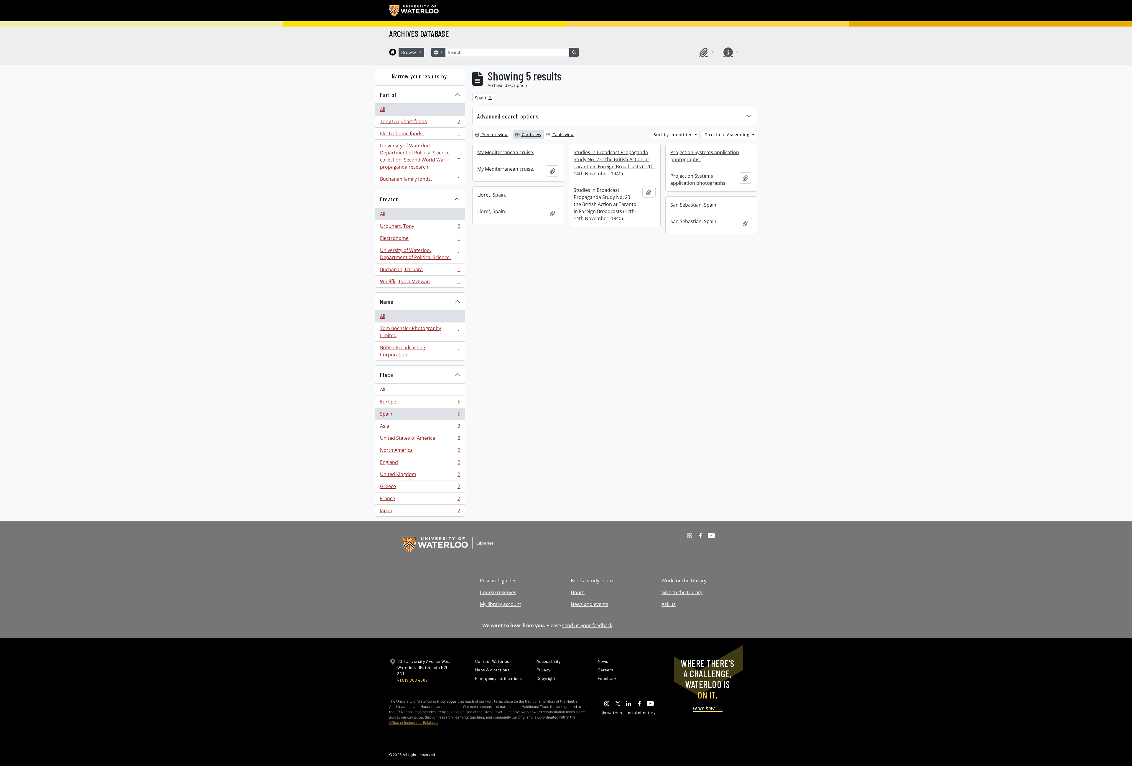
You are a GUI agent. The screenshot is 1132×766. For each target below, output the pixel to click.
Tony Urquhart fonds (420, 123)
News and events (589, 604)
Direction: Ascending (728, 134)
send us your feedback (587, 625)
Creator (389, 198)
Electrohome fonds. (420, 135)
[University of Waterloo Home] (414, 11)
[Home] (392, 52)
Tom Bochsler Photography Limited (420, 332)
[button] (705, 52)
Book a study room (592, 580)
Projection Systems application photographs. (704, 156)
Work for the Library (684, 580)
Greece (420, 487)
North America (420, 451)
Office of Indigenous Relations (413, 722)
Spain (420, 415)
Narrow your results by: (420, 76)
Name (387, 301)
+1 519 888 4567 (412, 680)
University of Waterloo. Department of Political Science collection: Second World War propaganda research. (420, 156)
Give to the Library (682, 592)
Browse (409, 52)
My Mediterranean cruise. (505, 152)
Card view (531, 134)
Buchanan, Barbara (420, 271)
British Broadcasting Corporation (420, 351)
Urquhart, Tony (420, 227)
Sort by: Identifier (673, 134)
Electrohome (420, 239)
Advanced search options (508, 116)
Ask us (669, 604)
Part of (388, 94)
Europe (420, 403)
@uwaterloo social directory (628, 712)
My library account (500, 604)
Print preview (494, 134)
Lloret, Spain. (491, 195)
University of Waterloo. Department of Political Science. (420, 254)
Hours (578, 592)
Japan (420, 511)
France (420, 500)
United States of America (420, 439)
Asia (420, 427)
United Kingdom (420, 475)
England (420, 463)
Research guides (498, 580)
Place (386, 374)
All (382, 109)
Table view (563, 134)
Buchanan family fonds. (420, 180)
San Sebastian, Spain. (694, 205)
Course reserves (498, 592)
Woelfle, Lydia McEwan (420, 282)
